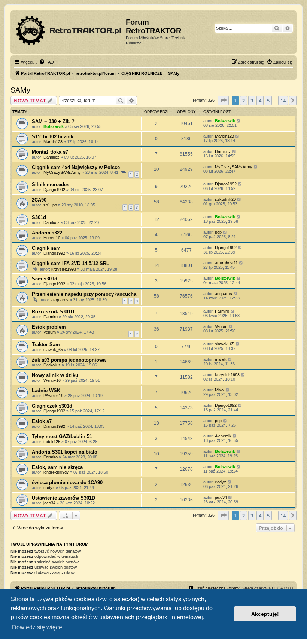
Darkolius (52, 365)
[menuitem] (46, 62)
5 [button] (268, 100)
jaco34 (49, 503)
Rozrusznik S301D (53, 311)
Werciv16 (52, 380)
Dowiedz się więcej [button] (38, 627)
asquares (60, 300)
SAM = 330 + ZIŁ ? (53, 121)
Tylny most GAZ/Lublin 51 (62, 436)
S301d (39, 217)
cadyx (49, 487)
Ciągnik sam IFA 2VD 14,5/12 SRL (70, 263)
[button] (223, 100)
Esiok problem (49, 327)
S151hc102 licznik (52, 136)
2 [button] (243, 100)
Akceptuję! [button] (265, 614)
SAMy (20, 90)
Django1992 (54, 189)
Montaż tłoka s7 (50, 152)
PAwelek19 (53, 395)
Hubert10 (51, 238)
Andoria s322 (47, 233)
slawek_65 (53, 349)
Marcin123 (53, 141)
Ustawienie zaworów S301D (63, 498)
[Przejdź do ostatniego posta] (238, 121)
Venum (49, 332)
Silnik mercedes (50, 184)
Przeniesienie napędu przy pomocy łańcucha (84, 294)
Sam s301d (44, 279)
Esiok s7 (42, 421)
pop (218, 232)
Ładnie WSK (46, 390)
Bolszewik (53, 126)
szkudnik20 (225, 199)
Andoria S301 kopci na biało (64, 452)
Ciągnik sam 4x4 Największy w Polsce (76, 167)
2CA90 (39, 200)
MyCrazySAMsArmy (62, 172)
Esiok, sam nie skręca (57, 467)
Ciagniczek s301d (52, 406)
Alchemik (223, 436)
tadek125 (51, 441)
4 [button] (260, 100)
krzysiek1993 (63, 269)
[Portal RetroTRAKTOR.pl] (69, 29)
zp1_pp (50, 205)
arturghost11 (226, 263)
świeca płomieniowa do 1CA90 (67, 482)
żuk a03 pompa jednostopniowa (69, 360)
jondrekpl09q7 (56, 472)
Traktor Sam (46, 344)
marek (221, 359)
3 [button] (251, 100)
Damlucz (51, 157)
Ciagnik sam (46, 248)
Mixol (219, 390)
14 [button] (283, 100)
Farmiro (50, 316)
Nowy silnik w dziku (55, 375)
